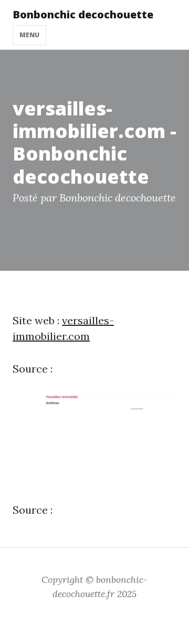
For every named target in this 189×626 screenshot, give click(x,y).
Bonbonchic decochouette (83, 14)
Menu (29, 34)
